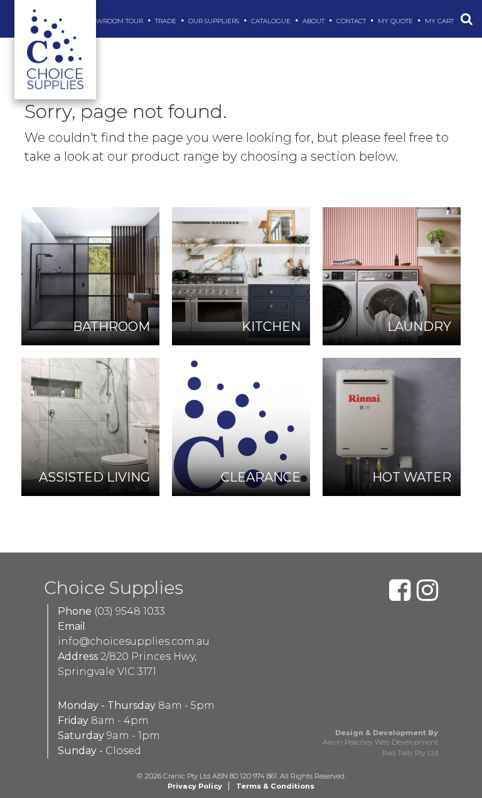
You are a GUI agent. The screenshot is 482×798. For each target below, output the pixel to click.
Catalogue (271, 21)
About (314, 21)
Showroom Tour (114, 21)
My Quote (396, 21)
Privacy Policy (195, 786)
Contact (352, 21)
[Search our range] (467, 18)
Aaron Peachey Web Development (380, 742)
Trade (166, 21)
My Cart (440, 21)
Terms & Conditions (275, 786)
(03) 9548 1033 (129, 611)
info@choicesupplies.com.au (134, 641)
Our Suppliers (214, 21)
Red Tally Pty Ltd (410, 752)
